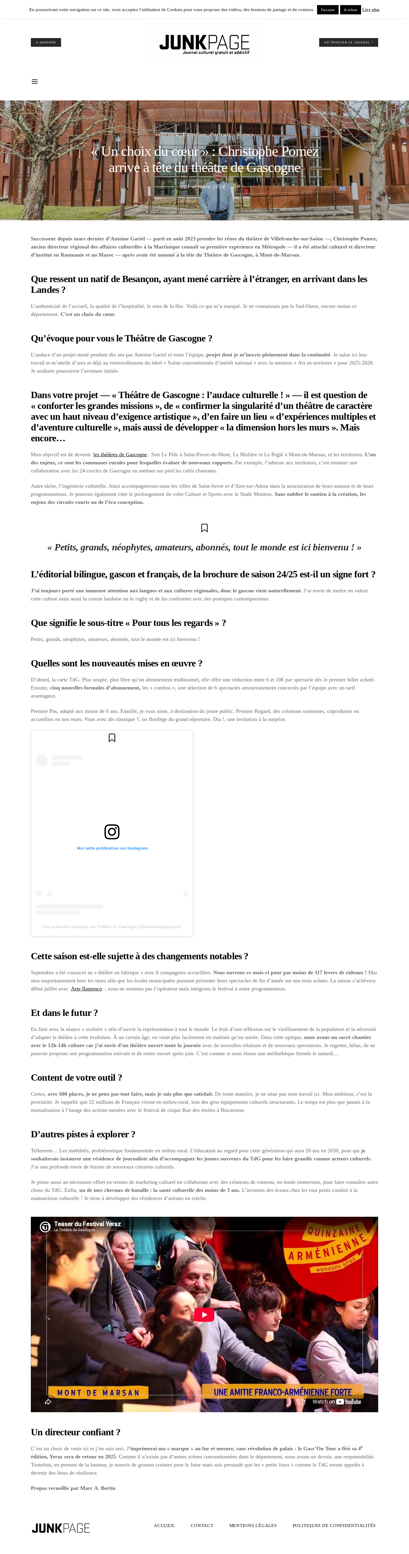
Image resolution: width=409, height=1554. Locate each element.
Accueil (164, 1525)
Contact (202, 1525)
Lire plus (371, 9)
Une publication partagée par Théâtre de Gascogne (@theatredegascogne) (112, 926)
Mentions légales (253, 1525)
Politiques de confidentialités (334, 1525)
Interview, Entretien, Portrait (193, 134)
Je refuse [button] (351, 9)
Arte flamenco (86, 989)
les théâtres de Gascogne (120, 454)
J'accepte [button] (328, 9)
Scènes (245, 134)
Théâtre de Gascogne (165, 338)
